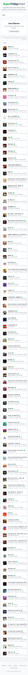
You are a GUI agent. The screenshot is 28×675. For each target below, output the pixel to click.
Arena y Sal (11, 464)
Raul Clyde (17, 83)
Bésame (10, 645)
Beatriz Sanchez (19, 458)
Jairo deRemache (19, 542)
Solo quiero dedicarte (13, 589)
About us (4, 665)
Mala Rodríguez (12, 437)
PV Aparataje (11, 597)
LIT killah (13, 305)
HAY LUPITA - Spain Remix (14, 213)
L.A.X (9, 361)
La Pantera (10, 97)
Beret (16, 556)
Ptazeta (9, 284)
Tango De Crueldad (13, 394)
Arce (16, 131)
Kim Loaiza (10, 403)
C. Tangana (18, 493)
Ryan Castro (11, 173)
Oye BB (9, 408)
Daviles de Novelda (12, 347)
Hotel (9, 512)
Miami (9, 241)
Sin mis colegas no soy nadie (15, 450)
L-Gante (18, 639)
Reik (9, 591)
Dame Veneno (11, 123)
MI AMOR (10, 359)
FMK (24, 305)
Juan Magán (11, 117)
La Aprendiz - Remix (13, 443)
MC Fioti (22, 570)
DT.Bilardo (14, 563)
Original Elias (20, 389)
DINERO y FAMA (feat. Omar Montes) (17, 234)
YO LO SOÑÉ (11, 318)
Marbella (10, 339)
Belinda (17, 535)
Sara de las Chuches (23, 166)
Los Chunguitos (18, 124)
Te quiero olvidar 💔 (13, 346)
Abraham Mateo (12, 375)
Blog (10, 665)
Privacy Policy (14, 668)
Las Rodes (17, 138)
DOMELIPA (17, 208)
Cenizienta (11, 130)
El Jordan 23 (15, 76)
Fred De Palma (11, 584)
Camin (18, 382)
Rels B (9, 264)
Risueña (10, 617)
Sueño (9, 603)
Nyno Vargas (18, 69)
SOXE (9, 172)
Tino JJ (9, 270)
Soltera (10, 366)
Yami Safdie (11, 396)
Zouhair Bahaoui (12, 194)
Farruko (17, 479)
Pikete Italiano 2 (12, 471)
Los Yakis (17, 187)
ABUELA (10, 46)
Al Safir (9, 48)
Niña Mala (10, 144)
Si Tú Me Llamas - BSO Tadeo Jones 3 (18, 533)
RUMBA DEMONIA (12, 88)
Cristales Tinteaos (13, 422)
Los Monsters (11, 53)
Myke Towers (11, 236)
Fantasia (10, 81)
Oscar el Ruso (19, 229)
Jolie (9, 137)
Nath (16, 514)
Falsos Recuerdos (12, 373)
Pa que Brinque (12, 102)
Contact (15, 665)
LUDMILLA (10, 291)
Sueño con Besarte (13, 415)
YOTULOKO (11, 262)
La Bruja (10, 499)
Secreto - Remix (12, 67)
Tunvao (20, 465)
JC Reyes (10, 277)
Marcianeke (20, 354)
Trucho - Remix (12, 561)
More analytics (15, 31)
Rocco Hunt (20, 591)
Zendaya (10, 192)
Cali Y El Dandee (12, 507)
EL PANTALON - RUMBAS (14, 297)
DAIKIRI (9, 255)
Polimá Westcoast (12, 354)
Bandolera (10, 575)
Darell (16, 500)
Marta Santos (11, 159)
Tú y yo (10, 352)
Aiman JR (10, 653)
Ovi (26, 424)
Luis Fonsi (10, 340)
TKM (9, 248)
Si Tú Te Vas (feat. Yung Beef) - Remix (18, 526)
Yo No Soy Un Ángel (13, 436)
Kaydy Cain (10, 528)
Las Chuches (24, 298)
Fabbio (9, 76)
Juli (23, 584)
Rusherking (21, 312)
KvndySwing (16, 472)
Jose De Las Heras (19, 368)
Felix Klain (24, 173)
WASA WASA (11, 387)
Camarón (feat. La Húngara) (15, 485)
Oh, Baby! (10, 199)
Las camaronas (18, 521)
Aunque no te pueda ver (14, 610)
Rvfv (16, 166)
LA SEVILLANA (11, 325)
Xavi (9, 145)
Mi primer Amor (12, 109)
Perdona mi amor (12, 60)
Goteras (10, 276)
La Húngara (23, 486)
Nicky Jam (10, 410)
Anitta (9, 305)
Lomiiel (19, 215)
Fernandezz (21, 62)
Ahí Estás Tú (11, 158)
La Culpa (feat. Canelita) (14, 631)
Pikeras (17, 90)
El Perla (25, 222)
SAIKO (9, 222)
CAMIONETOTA (12, 311)
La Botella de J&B (12, 519)
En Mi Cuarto (11, 596)
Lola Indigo (10, 298)
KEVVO (9, 563)
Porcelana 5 (11, 95)
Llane (9, 604)
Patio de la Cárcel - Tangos (15, 478)
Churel (9, 227)
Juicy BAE (10, 55)
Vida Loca (10, 652)
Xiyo (16, 62)
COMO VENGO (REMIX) (14, 165)
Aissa (9, 257)
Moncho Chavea (12, 110)
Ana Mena (10, 312)
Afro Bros (10, 570)
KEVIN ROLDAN (11, 646)
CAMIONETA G (11, 74)
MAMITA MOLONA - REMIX (14, 185)
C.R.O (16, 424)
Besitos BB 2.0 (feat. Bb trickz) (16, 220)
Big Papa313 (21, 361)
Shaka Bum (11, 568)
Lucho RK (17, 104)
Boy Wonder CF (12, 180)
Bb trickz (21, 222)
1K (15, 451)
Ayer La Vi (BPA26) (12, 116)
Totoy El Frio (11, 424)
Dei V (9, 201)
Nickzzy (10, 229)
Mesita (9, 250)
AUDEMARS (11, 206)
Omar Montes (15, 48)
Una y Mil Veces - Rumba (14, 492)
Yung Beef (16, 528)
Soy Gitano (11, 547)
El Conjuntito (11, 332)
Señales (10, 290)
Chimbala (17, 597)
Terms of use (23, 665)
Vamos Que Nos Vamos (14, 638)
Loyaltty (15, 97)
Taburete (10, 486)
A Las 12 (10, 283)
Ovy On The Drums (23, 201)
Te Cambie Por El (12, 401)
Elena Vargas (18, 243)
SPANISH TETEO (12, 429)
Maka (18, 444)
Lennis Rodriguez (12, 611)
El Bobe (17, 333)
